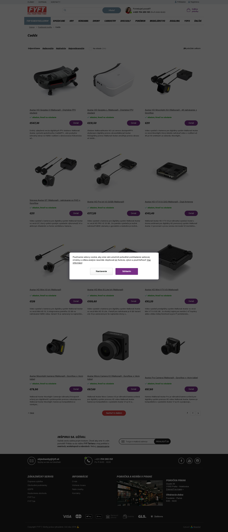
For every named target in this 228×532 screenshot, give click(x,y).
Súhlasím (126, 271)
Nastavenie (101, 271)
